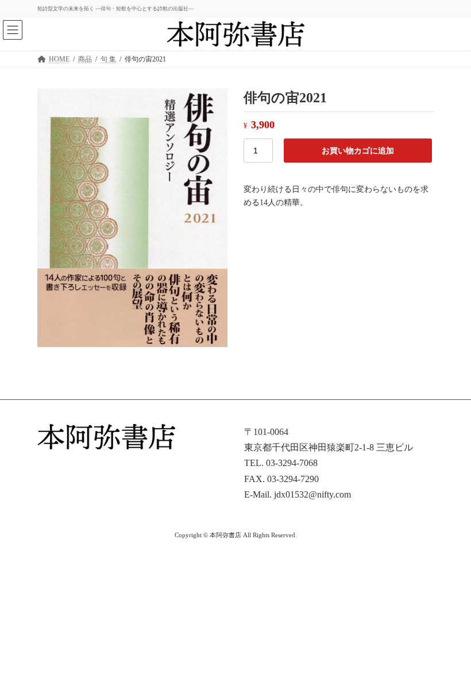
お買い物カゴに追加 (358, 150)
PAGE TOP (449, 645)
